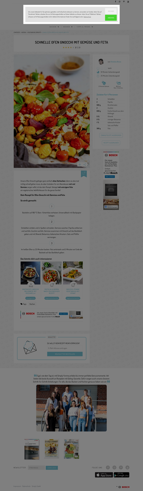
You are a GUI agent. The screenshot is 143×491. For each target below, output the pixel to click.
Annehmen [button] (111, 18)
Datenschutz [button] (87, 17)
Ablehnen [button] (111, 11)
